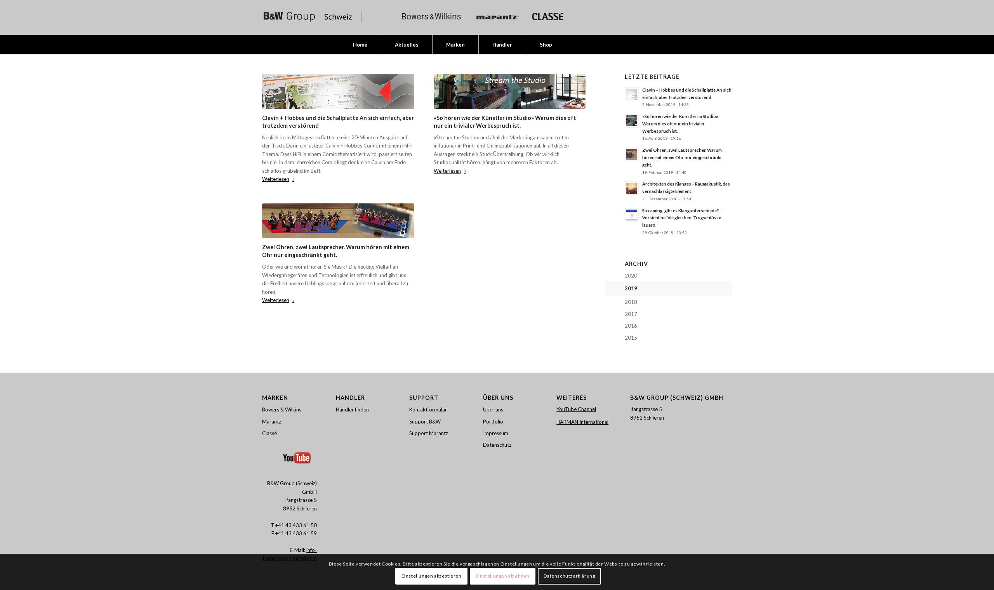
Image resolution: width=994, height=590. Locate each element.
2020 (631, 275)
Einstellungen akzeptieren (431, 576)
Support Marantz (428, 433)
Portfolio (493, 421)
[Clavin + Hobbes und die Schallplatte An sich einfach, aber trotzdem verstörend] (338, 91)
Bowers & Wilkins (281, 409)
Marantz (271, 421)
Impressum (495, 433)
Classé (269, 433)
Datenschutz (497, 445)
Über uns (493, 409)
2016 (631, 326)
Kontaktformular (428, 409)
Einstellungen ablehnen (503, 576)
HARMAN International (582, 422)
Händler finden (352, 409)
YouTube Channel (576, 409)
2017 (631, 314)
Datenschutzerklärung (569, 576)
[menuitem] (360, 44)
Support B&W (425, 421)
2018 (631, 302)
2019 (631, 288)
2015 (631, 338)
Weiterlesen (275, 179)
